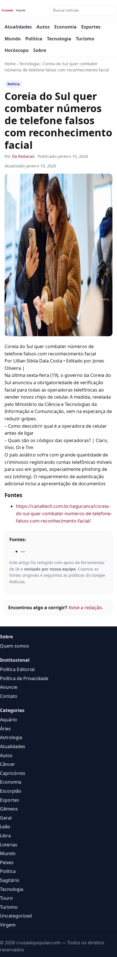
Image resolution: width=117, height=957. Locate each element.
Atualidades (18, 27)
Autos (43, 27)
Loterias (8, 845)
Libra (5, 836)
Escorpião (10, 791)
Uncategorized (16, 916)
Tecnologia (59, 39)
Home (10, 63)
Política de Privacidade (24, 678)
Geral (6, 818)
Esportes (91, 27)
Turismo (85, 39)
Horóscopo (17, 50)
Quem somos (14, 646)
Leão (5, 826)
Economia (65, 27)
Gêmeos (9, 809)
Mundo (13, 39)
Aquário (8, 719)
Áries (5, 729)
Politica (33, 39)
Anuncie (8, 687)
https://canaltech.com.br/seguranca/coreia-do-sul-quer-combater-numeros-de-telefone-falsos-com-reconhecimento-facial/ (64, 513)
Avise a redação (85, 607)
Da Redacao (23, 156)
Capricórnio (12, 773)
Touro (6, 898)
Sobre (39, 50)
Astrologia (11, 737)
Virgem (8, 925)
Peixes (7, 862)
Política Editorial (17, 669)
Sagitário (9, 880)
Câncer (7, 764)
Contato (8, 696)
